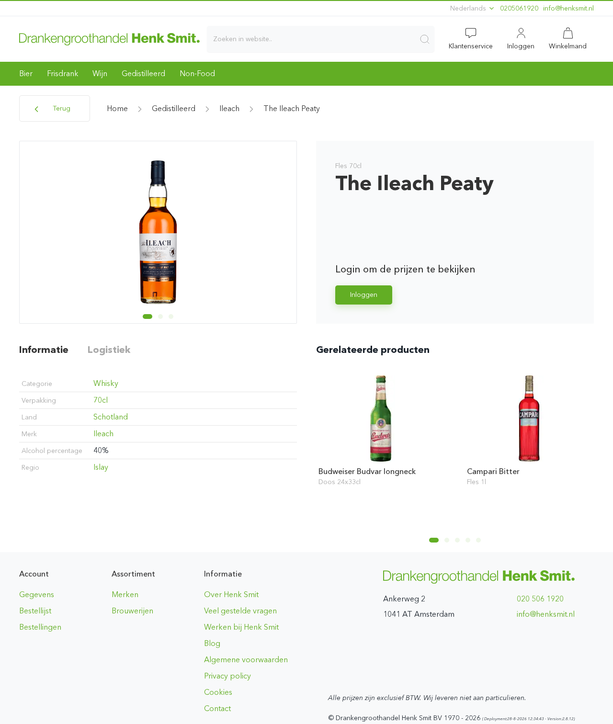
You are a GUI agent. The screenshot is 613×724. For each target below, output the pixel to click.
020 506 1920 (540, 598)
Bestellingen (40, 627)
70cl (100, 400)
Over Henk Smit (231, 594)
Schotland (110, 416)
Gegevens (36, 594)
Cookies (218, 692)
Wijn (99, 73)
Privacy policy (227, 675)
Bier (26, 73)
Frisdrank (62, 73)
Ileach (229, 108)
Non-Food (197, 73)
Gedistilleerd (143, 73)
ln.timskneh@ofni (568, 8)
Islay (100, 467)
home (117, 108)
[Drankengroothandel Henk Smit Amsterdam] (109, 39)
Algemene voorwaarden (246, 659)
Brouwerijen (132, 610)
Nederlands (469, 8)
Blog (212, 643)
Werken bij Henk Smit (241, 627)
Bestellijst (35, 610)
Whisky (105, 383)
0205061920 (519, 8)
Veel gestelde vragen (240, 610)
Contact (217, 708)
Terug (60, 108)
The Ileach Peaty (291, 108)
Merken (125, 594)
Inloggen (363, 295)
